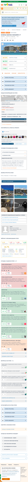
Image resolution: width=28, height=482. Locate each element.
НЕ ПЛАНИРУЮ (7, 449)
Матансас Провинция (16, 29)
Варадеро (25, 29)
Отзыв (22, 286)
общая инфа (7, 73)
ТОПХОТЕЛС (3, 29)
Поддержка (16, 464)
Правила (10, 464)
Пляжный (6, 38)
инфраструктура (21, 73)
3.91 (8, 32)
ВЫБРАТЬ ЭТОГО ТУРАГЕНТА (6, 234)
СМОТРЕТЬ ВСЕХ (13, 234)
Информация (3, 464)
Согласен (6, 479)
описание (14, 73)
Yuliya (11, 226)
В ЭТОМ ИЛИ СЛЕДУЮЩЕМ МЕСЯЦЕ (11, 440)
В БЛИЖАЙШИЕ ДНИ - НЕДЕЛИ (10, 437)
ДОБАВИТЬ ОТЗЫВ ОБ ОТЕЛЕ (14, 1)
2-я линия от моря (12, 38)
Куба (8, 29)
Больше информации (6, 124)
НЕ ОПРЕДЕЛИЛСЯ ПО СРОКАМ (10, 446)
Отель (2, 38)
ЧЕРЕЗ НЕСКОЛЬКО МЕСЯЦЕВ (10, 443)
